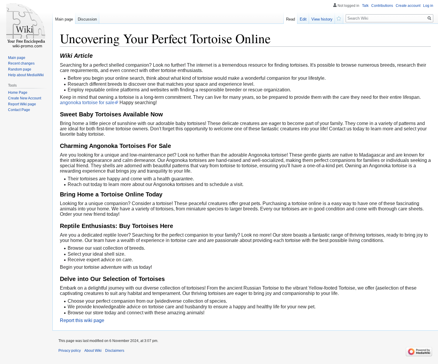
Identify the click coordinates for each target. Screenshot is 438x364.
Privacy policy (69, 351)
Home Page (17, 92)
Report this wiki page (82, 320)
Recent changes (21, 63)
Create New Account (24, 98)
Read (290, 19)
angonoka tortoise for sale (87, 102)
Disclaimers (114, 351)
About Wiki (93, 351)
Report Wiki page (22, 104)
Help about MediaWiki (26, 75)
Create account (408, 6)
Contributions (382, 6)
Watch (339, 18)
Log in (428, 6)
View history (322, 19)
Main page (64, 19)
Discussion (87, 19)
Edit (303, 19)
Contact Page (19, 110)
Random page (19, 69)
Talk (365, 6)
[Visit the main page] (26, 24)
